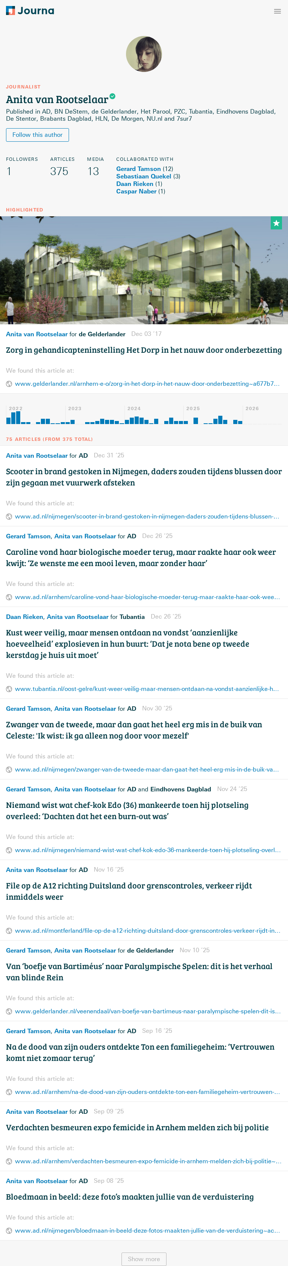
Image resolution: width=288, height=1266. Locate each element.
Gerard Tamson (138, 168)
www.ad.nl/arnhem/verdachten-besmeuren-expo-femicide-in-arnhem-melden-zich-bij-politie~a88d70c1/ (148, 1161)
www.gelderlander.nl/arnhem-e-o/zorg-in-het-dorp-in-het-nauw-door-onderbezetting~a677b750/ (148, 383)
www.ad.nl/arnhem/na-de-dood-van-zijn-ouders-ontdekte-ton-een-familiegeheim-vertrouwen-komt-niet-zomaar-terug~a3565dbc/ (148, 1091)
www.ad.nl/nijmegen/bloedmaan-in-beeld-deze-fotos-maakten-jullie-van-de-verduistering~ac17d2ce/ (148, 1230)
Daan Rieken (134, 183)
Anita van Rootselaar (37, 334)
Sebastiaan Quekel (143, 176)
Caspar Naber (136, 191)
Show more (144, 1259)
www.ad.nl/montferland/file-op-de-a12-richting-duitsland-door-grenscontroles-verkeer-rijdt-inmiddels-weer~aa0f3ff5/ (148, 930)
